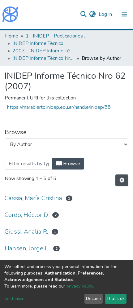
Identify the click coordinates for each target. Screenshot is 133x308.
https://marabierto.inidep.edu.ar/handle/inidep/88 (59, 107)
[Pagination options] (121, 180)
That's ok (115, 298)
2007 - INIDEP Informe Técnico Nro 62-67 (43, 50)
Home (11, 36)
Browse (71, 163)
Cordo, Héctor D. (27, 215)
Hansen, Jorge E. (27, 248)
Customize (14, 298)
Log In (106, 14)
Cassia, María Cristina (33, 198)
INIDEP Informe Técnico (37, 43)
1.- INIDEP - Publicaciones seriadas (57, 36)
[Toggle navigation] (124, 14)
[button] (92, 14)
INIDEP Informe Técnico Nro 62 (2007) (43, 58)
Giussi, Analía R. (26, 231)
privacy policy (79, 286)
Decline (93, 298)
